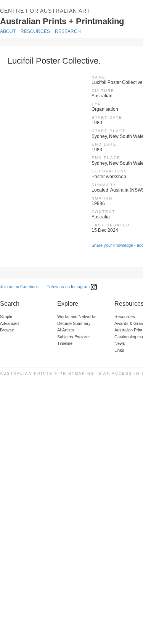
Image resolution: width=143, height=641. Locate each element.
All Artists (65, 330)
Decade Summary (74, 323)
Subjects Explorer (73, 336)
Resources (35, 31)
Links (119, 350)
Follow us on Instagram (69, 286)
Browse (7, 330)
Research (68, 31)
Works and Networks (76, 316)
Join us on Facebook (19, 286)
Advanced (9, 323)
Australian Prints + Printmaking (71, 20)
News (119, 343)
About (8, 31)
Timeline (64, 343)
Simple (6, 316)
